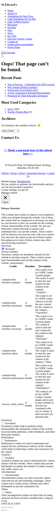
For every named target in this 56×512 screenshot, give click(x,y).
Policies (5, 173)
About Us (12, 13)
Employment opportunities (20, 44)
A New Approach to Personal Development (28, 93)
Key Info (11, 36)
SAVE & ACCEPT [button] (10, 503)
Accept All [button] (23, 190)
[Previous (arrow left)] (2, 510)
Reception (12, 24)
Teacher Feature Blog (18, 112)
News (10, 33)
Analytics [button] (6, 454)
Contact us (12, 41)
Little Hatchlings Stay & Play (21, 19)
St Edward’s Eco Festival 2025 (22, 90)
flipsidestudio (23, 181)
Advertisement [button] (8, 472)
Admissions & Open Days (20, 16)
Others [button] (4, 489)
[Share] (5, 507)
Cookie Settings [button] (9, 190)
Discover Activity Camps (19, 38)
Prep (9, 30)
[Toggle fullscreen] (8, 507)
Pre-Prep (11, 27)
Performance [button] (7, 437)
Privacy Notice (18, 173)
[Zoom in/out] (12, 507)
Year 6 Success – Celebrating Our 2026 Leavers (31, 84)
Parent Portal (13, 47)
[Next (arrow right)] (5, 510)
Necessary (10, 249)
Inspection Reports (36, 173)
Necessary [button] (6, 245)
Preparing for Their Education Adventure (27, 95)
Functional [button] (6, 420)
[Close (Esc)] (2, 507)
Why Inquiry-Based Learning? (22, 87)
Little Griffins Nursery (18, 22)
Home (10, 10)
